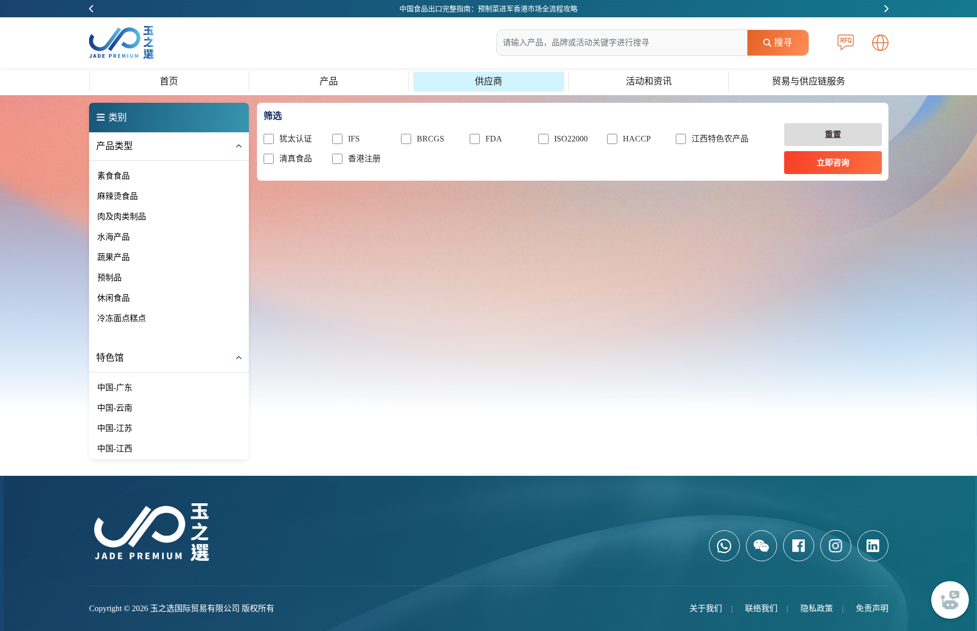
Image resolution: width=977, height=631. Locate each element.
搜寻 (783, 43)
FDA (493, 138)
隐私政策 (816, 608)
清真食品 (295, 158)
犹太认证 (295, 138)
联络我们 (761, 608)
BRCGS (430, 138)
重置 (833, 134)
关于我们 (705, 608)
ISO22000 (571, 138)
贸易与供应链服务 (808, 81)
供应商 (488, 81)
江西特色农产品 (720, 138)
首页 (169, 81)
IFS (354, 138)
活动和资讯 (649, 81)
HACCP (637, 138)
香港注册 (364, 158)
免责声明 (872, 608)
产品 (329, 81)
